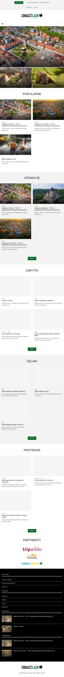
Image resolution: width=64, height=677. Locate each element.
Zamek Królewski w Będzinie (44, 300)
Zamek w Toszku (8, 85)
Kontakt (36, 7)
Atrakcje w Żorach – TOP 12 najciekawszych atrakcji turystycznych (14, 125)
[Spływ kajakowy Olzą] (15, 144)
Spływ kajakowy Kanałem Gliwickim (13, 391)
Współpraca (29, 7)
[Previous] (24, 2)
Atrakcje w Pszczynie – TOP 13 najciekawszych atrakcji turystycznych (47, 125)
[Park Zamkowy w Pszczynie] (15, 319)
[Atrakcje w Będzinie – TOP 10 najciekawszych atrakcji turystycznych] (48, 193)
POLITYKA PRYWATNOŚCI (9, 583)
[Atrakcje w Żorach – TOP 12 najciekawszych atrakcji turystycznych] (15, 109)
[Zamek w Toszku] (16, 78)
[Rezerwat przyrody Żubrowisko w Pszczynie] (48, 78)
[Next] (26, 2)
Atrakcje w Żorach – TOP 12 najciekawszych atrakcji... (43, 2)
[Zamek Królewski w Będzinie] (48, 286)
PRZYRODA (5, 607)
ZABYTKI (4, 600)
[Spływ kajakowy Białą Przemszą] (15, 410)
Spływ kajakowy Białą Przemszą (12, 424)
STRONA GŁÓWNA (7, 579)
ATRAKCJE (4, 596)
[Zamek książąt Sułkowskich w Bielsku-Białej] (48, 319)
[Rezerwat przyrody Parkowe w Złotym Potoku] (15, 501)
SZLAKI (4, 603)
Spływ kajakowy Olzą (9, 159)
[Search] (61, 23)
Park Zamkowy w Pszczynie (11, 334)
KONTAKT (4, 587)
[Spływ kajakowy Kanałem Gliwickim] (15, 377)
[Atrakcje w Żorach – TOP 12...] (32, 46)
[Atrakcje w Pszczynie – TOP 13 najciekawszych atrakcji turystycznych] (48, 109)
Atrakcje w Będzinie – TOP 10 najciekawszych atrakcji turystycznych (47, 209)
